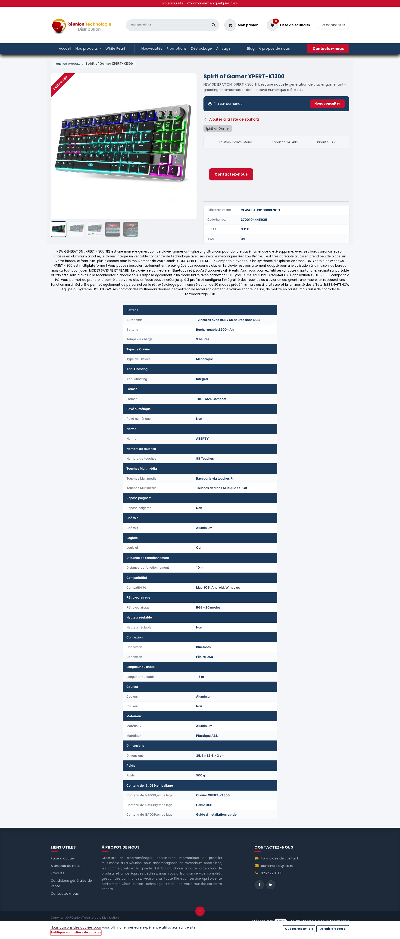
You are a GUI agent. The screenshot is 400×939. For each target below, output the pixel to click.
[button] (58, 146)
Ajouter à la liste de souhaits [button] (234, 119)
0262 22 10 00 (271, 873)
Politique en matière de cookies (76, 932)
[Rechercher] (213, 25)
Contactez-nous (231, 174)
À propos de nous (66, 865)
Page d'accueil (63, 858)
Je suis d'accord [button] (333, 929)
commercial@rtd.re (277, 865)
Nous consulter (327, 103)
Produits (57, 873)
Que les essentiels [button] (299, 929)
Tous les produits (67, 63)
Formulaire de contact (279, 858)
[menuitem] (65, 48)
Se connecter (333, 25)
